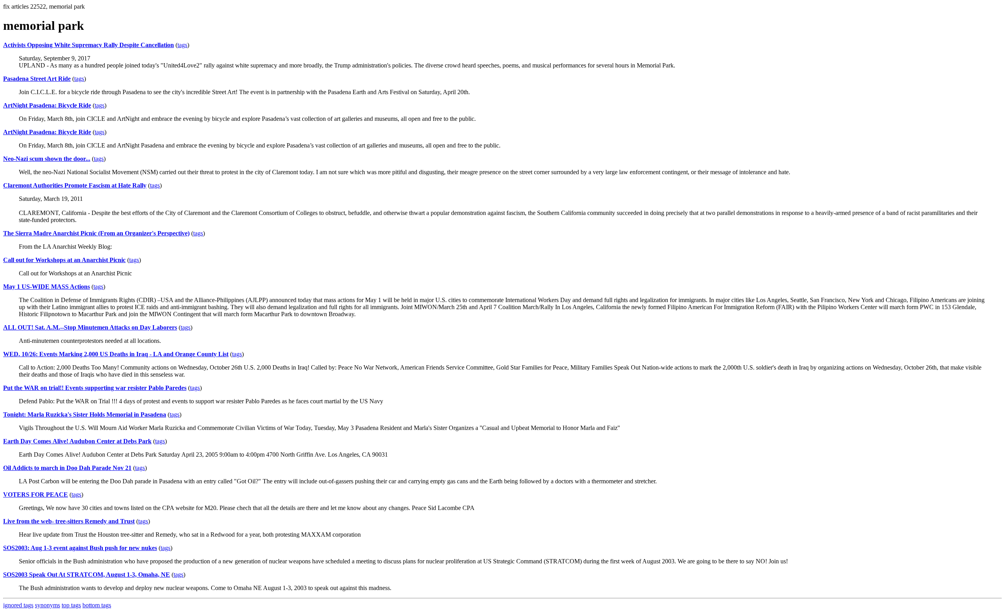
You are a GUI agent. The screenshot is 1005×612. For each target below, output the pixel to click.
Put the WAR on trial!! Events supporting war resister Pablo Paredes (94, 387)
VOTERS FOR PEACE (35, 494)
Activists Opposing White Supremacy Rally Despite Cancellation (88, 45)
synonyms (47, 605)
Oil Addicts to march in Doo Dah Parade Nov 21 (67, 467)
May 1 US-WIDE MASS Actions (46, 286)
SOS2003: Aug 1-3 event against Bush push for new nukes (80, 548)
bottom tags (96, 605)
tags (182, 45)
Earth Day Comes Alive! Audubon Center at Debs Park (77, 441)
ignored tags (18, 605)
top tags (71, 605)
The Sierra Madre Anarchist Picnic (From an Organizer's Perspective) (96, 233)
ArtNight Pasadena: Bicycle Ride (47, 105)
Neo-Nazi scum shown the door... (46, 158)
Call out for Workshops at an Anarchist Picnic (64, 260)
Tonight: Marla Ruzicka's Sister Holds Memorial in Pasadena (84, 414)
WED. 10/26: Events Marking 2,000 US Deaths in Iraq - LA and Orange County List (115, 354)
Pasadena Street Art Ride (37, 78)
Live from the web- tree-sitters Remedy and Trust (69, 521)
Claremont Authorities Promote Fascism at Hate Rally (74, 185)
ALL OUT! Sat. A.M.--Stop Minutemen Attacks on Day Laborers (90, 327)
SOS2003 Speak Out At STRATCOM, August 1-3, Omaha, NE (86, 574)
